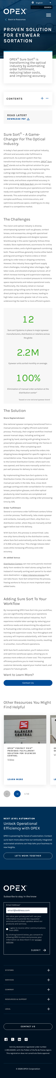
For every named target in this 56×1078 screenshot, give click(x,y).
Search (47, 7)
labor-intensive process (34, 575)
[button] (40, 2)
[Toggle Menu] (48, 15)
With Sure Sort (27, 184)
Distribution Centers (13, 563)
